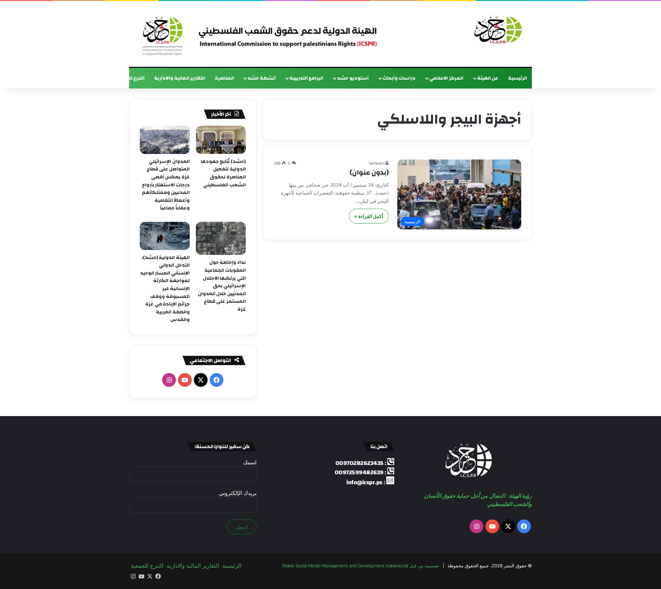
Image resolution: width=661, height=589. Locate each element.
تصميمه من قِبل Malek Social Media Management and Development (360, 565)
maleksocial (397, 565)
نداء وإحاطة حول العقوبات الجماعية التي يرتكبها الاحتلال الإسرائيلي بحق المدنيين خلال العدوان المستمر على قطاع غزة (222, 286)
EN (101, 78)
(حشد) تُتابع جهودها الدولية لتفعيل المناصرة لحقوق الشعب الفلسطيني (223, 173)
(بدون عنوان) (369, 172)
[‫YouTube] (185, 380)
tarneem (376, 163)
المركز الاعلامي (446, 78)
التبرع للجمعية (129, 78)
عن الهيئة (488, 78)
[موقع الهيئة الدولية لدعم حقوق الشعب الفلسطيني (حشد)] (496, 30)
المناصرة (224, 78)
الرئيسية (517, 78)
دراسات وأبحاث (399, 78)
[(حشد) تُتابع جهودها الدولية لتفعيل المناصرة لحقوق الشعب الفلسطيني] (221, 140)
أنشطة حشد (262, 78)
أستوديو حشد (353, 78)
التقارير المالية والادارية (179, 78)
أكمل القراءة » (368, 216)
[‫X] (201, 380)
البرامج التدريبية (307, 78)
